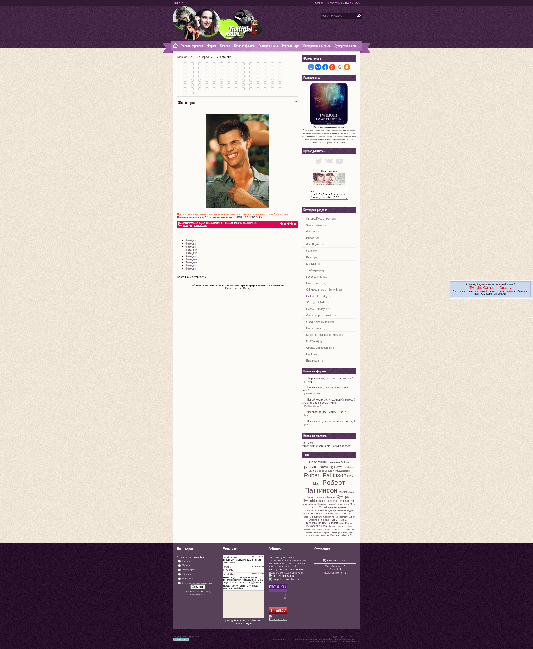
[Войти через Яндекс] (332, 67)
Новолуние (318, 462)
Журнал (332, 526)
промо (335, 516)
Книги (309, 257)
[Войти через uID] (311, 67)
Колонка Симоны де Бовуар (323, 334)
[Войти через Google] (339, 67)
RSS (357, 3)
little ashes (330, 497)
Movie (351, 492)
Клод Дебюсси (342, 470)
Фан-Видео (313, 244)
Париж (325, 532)
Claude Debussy (325, 470)
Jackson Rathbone (326, 500)
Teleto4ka (238, 223)
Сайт (309, 250)
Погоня (308, 532)
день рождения (337, 510)
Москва (325, 535)
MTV (338, 520)
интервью (340, 507)
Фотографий (188, 570)
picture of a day (200, 225)
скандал (317, 532)
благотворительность (316, 510)
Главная (319, 3)
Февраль (204, 57)
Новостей (187, 561)
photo (328, 520)
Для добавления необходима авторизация (243, 622)
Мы (306, 415)
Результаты (190, 591)
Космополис (312, 526)
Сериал (327, 516)
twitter (352, 516)
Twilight (309, 500)
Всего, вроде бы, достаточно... (197, 583)
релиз (321, 520)
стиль (309, 535)
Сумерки (343, 496)
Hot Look (311, 354)
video (324, 526)
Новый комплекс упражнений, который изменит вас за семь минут (328, 401)
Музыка (311, 263)
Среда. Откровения (318, 347)
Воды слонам (330, 523)
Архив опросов (203, 591)
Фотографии (314, 225)
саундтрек (343, 504)
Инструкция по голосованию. (287, 569)
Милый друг (326, 507)
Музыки (186, 565)
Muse (353, 504)
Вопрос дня (313, 328)
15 (214, 57)
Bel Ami (342, 491)
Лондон (345, 520)
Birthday (343, 516)
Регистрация (334, 3)
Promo (348, 523)
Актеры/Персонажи (318, 218)
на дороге (317, 513)
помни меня (309, 504)
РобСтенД (312, 341)
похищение (310, 529)
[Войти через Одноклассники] (347, 67)
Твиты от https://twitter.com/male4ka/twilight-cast (326, 444)
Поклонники (313, 283)
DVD (349, 513)
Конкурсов (187, 578)
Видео (310, 238)
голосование (313, 523)
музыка (306, 513)
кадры (350, 510)
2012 (193, 57)
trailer (341, 523)
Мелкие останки (315, 497)
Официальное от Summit (322, 289)
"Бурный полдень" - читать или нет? (330, 378)
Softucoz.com (353, 636)
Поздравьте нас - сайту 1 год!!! (326, 411)
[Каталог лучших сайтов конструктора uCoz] (278, 612)
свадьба (332, 504)
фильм (316, 535)
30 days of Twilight (317, 302)
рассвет (311, 466)
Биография (313, 360)
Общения (186, 574)
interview (317, 516)
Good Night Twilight (318, 321)
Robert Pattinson (325, 475)
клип (319, 529)
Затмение (334, 462)
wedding (313, 520)
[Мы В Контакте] (329, 164)
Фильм (310, 231)
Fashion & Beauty (312, 394)
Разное (308, 382)
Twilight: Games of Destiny (330, 136)
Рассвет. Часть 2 (341, 535)
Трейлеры (312, 270)
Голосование (314, 276)
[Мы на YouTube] (339, 164)
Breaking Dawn (331, 467)
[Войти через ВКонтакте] (318, 67)
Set (333, 520)
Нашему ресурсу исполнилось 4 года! (331, 421)
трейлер (328, 529)
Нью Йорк (335, 532)
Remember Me (346, 500)
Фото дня (187, 225)
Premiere (341, 526)
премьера (348, 529)
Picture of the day (197, 223)
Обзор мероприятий (318, 315)
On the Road (330, 513)
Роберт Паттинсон (324, 486)
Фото (315, 507)
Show (349, 526)
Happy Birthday (315, 309)
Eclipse (345, 462)
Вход (348, 3)
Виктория (322, 504)
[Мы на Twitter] (319, 164)
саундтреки (347, 532)
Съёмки (342, 513)
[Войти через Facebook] (325, 67)
